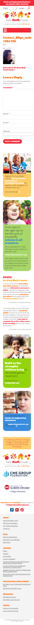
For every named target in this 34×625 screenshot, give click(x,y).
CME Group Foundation (10, 523)
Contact (21, 8)
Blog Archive (6, 542)
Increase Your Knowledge (10, 608)
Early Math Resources (9, 597)
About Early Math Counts (10, 520)
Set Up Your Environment (10, 611)
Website (6, 131)
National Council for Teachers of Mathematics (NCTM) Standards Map (17, 570)
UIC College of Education (10, 526)
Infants (5, 551)
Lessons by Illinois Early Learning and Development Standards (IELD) (14, 566)
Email (6, 122)
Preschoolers (7, 556)
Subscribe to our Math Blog (11, 540)
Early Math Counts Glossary (11, 600)
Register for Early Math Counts (12, 588)
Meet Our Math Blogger (10, 537)
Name (6, 113)
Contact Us (6, 528)
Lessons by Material (9, 559)
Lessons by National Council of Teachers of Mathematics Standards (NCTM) (16, 562)
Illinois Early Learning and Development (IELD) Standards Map (16, 575)
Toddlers (5, 554)
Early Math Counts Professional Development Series (17, 585)
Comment (8, 87)
